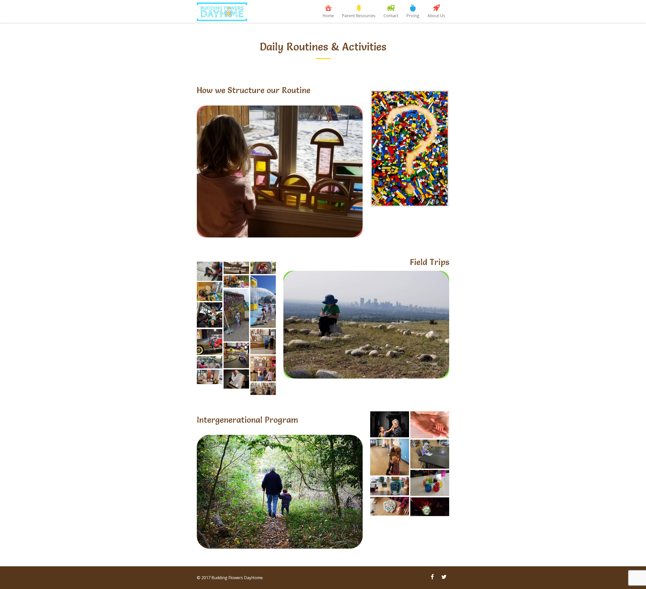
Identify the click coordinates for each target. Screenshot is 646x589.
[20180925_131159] (263, 268)
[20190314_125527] (429, 506)
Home (328, 15)
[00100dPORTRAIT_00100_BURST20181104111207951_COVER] (209, 291)
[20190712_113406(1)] (263, 301)
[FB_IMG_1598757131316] (263, 341)
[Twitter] (443, 577)
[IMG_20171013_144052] (429, 454)
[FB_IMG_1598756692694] (236, 355)
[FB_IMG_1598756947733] (389, 457)
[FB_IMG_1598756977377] (209, 315)
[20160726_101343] (209, 377)
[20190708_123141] (389, 486)
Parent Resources (358, 15)
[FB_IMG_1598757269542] (209, 362)
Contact (391, 15)
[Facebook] (432, 577)
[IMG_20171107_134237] (236, 379)
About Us (436, 15)
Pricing (412, 15)
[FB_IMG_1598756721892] (209, 342)
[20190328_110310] (236, 268)
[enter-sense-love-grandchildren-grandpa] (389, 424)
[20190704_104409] (389, 506)
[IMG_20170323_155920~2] (429, 483)
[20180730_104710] (236, 281)
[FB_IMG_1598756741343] (263, 368)
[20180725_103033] (263, 389)
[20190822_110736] (236, 315)
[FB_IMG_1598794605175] (209, 271)
